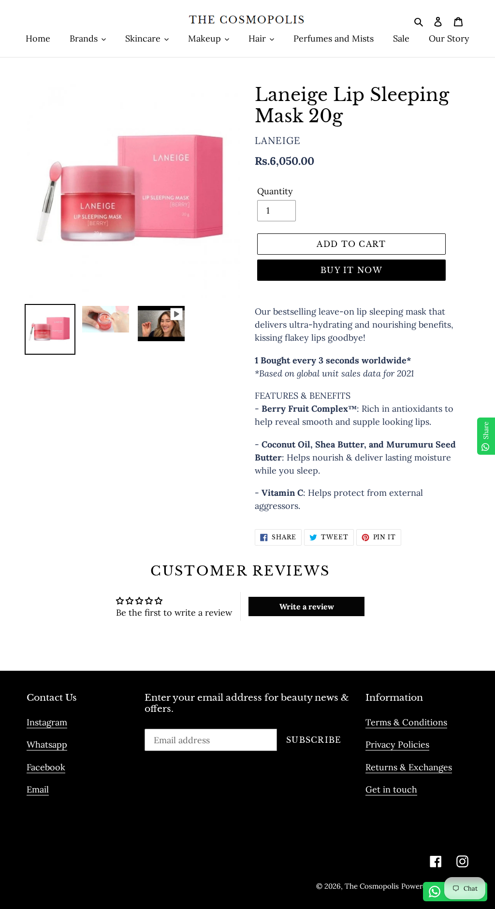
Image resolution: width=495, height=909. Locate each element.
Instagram (47, 722)
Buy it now (351, 270)
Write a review (306, 606)
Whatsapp (47, 744)
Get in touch (391, 789)
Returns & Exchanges (408, 767)
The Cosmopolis (372, 886)
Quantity (275, 191)
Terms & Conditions (406, 722)
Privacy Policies (397, 744)
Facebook (46, 767)
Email (38, 789)
